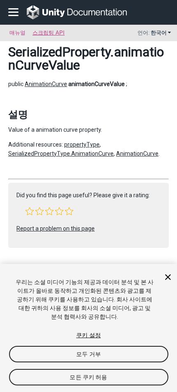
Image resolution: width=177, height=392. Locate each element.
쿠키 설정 (88, 335)
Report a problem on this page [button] (55, 228)
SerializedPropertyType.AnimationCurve (61, 153)
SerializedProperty (59, 52)
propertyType (82, 144)
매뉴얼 (17, 33)
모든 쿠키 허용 (88, 377)
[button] (30, 211)
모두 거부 (88, 354)
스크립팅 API (49, 33)
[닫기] (168, 277)
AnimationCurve (46, 84)
